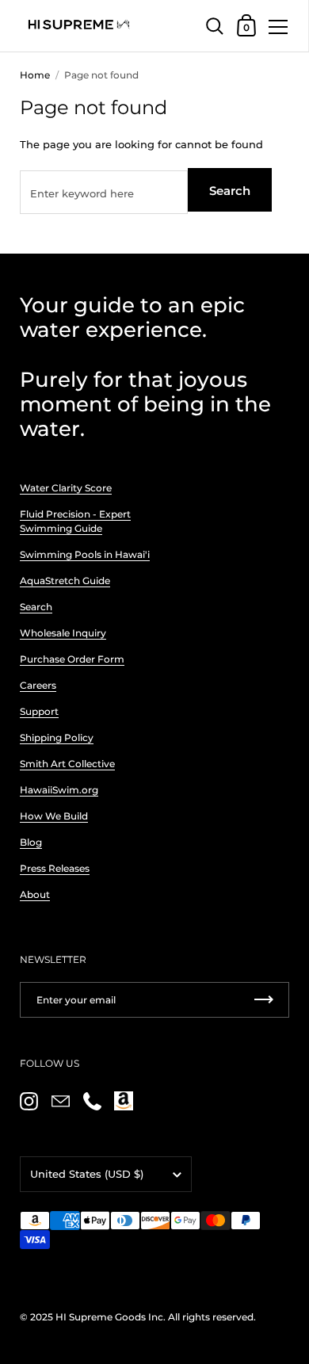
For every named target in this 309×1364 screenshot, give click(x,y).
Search (229, 190)
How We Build (54, 816)
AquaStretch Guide (65, 580)
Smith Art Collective (67, 764)
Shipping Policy (56, 737)
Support (39, 711)
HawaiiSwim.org (59, 790)
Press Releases (55, 868)
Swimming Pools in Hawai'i (85, 554)
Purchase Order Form (72, 659)
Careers (38, 685)
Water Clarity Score (66, 488)
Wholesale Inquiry (63, 633)
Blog (31, 842)
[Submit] (263, 1000)
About (35, 894)
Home (35, 75)
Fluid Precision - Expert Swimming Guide (75, 521)
